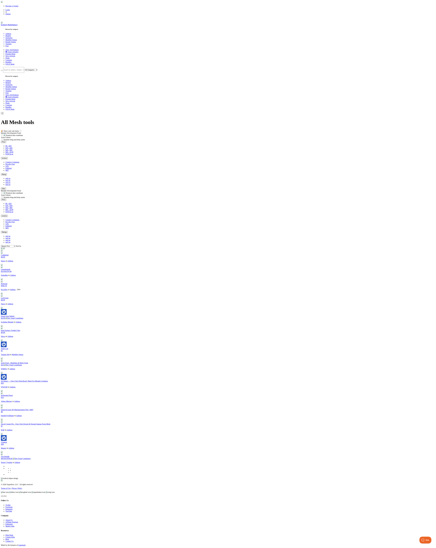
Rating (4, 174)
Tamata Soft (5, 354)
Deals (7, 58)
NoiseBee (4, 275)
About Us (8, 520)
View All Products (12, 50)
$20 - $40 (8, 148)
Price (3, 142)
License (4, 158)
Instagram (8, 509)
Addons (10, 261)
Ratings (4, 232)
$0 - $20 (8, 146)
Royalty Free (10, 164)
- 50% (18, 290)
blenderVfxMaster (7, 416)
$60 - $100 (9, 152)
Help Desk (9, 535)
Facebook (8, 507)
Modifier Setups (17, 354)
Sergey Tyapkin (6, 462)
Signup (8, 14)
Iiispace (3, 448)
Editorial (8, 168)
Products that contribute (14, 135)
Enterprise (9, 524)
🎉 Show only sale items (10, 131)
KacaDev (4, 290)
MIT (7, 170)
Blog (7, 539)
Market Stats (9, 526)
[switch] (20, 131)
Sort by (18, 246)
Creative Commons (12, 162)
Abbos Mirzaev (6, 401)
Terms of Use (6, 488)
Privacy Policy (17, 488)
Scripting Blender (7, 322)
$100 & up (9, 154)
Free (7, 46)
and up (7, 178)
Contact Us (9, 541)
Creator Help (10, 537)
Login (7, 10)
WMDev (4, 369)
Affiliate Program (11, 522)
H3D (3, 430)
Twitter (8, 505)
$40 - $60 (8, 150)
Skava (3, 261)
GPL (7, 166)
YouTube (8, 511)
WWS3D (4, 387)
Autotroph (22, 545)
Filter (3, 188)
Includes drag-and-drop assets (14, 140)
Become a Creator (11, 6)
